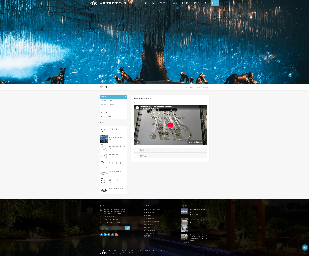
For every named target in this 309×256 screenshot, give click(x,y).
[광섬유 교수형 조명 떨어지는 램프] (104, 139)
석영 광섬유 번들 (113, 154)
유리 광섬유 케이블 (149, 218)
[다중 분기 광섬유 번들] (104, 173)
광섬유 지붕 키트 (148, 215)
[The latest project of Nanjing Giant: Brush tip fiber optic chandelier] (184, 225)
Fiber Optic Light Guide (107, 104)
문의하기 (196, 3)
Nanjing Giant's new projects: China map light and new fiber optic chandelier (199, 211)
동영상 (175, 3)
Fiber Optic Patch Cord (107, 117)
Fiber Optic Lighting (106, 100)
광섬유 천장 (147, 227)
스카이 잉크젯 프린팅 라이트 (151, 221)
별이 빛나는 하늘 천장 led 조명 (152, 209)
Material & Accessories (107, 113)
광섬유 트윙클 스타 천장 (150, 230)
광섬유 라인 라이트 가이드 (116, 188)
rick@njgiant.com (113, 219)
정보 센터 (185, 3)
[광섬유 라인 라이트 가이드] (104, 190)
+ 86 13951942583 (112, 216)
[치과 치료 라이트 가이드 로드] (104, 164)
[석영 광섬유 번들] (104, 156)
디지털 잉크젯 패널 (149, 212)
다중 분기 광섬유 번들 (115, 171)
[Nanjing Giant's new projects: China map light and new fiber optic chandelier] (184, 211)
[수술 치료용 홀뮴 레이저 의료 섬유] (104, 147)
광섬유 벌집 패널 (148, 224)
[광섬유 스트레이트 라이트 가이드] (104, 181)
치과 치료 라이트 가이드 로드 (117, 163)
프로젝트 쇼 (163, 3)
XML (136, 252)
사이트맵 (162, 250)
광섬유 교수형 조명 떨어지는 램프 (116, 138)
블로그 (155, 250)
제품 (153, 3)
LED (102, 108)
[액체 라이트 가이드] (104, 130)
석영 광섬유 (147, 236)
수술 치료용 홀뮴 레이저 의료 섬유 (117, 147)
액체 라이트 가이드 (114, 129)
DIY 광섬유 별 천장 (149, 233)
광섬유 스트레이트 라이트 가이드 (116, 181)
